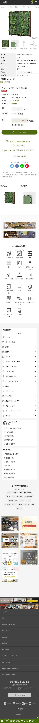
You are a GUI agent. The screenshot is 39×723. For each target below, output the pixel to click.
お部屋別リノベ (9, 469)
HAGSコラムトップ (11, 454)
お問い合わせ (5, 649)
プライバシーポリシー (8, 631)
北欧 (28, 500)
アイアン (19, 508)
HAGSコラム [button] (7, 450)
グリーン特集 (12, 493)
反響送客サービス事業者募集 (10, 668)
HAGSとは (5, 612)
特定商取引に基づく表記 (8, 624)
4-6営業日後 (15, 101)
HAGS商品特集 (9, 477)
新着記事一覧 (9, 458)
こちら (21, 125)
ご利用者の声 (9, 440)
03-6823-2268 (19, 681)
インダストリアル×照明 (14, 497)
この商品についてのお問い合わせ (19, 142)
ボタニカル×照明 (25, 493)
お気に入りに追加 (21, 156)
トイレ (22, 500)
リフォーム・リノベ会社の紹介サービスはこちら (19, 150)
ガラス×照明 (13, 500)
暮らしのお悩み (9, 473)
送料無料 (14, 104)
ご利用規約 (5, 637)
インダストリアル (10, 504)
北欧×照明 (28, 497)
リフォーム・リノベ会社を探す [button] (10, 423)
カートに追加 (21, 132)
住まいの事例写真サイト (8, 674)
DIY (33, 504)
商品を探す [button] (7, 330)
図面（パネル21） (5, 82)
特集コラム (8, 465)
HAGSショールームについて (9, 656)
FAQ (3, 618)
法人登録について (7, 662)
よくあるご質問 (9, 444)
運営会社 (4, 643)
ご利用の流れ (9, 436)
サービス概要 (9, 432)
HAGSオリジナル (24, 504)
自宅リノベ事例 (9, 461)
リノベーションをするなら (12, 428)
